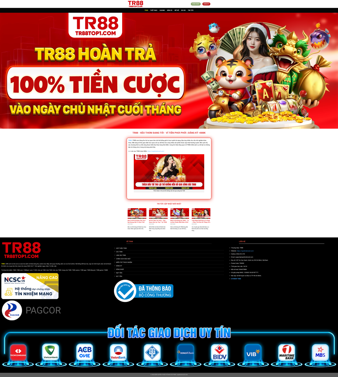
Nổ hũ (177, 10)
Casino (162, 10)
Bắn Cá (169, 10)
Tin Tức (190, 10)
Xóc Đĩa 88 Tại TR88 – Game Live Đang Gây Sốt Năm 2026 (200, 221)
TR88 (146, 10)
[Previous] (127, 222)
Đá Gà (183, 10)
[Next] (210, 222)
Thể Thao (153, 10)
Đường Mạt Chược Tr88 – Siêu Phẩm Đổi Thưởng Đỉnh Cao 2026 (137, 222)
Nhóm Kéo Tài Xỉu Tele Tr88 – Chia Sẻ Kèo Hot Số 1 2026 (158, 221)
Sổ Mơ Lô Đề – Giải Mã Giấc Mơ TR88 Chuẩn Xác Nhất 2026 (178, 222)
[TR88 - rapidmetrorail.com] (136, 4)
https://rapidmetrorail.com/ (155, 151)
